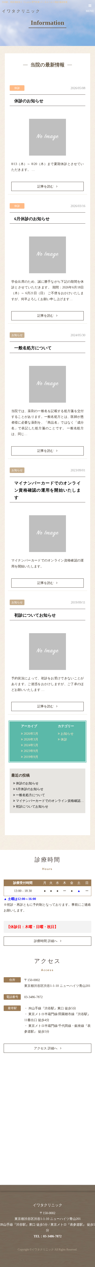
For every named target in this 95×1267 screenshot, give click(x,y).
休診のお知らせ (28, 101)
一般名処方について (33, 348)
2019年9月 (31, 757)
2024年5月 (31, 745)
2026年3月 (31, 739)
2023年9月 (31, 751)
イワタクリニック (43, 1249)
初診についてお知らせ (35, 615)
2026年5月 (31, 733)
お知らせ (67, 733)
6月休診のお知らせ (32, 218)
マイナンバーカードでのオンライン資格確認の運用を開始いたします (47, 490)
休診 (64, 739)
